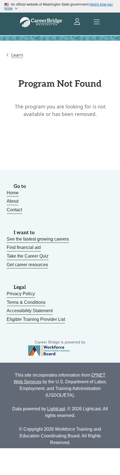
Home (13, 192)
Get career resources (27, 264)
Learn (17, 55)
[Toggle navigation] (96, 22)
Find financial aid (24, 247)
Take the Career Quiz (28, 256)
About (12, 201)
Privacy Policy (21, 293)
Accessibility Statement (30, 310)
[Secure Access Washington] (77, 22)
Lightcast (56, 408)
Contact (14, 209)
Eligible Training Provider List (36, 319)
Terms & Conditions (26, 302)
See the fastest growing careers (38, 239)
